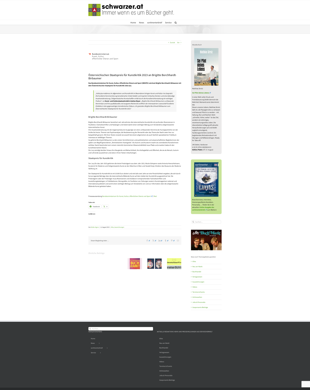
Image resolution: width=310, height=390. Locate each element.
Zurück (172, 42)
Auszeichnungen (119, 227)
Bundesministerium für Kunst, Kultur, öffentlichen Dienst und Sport (126, 196)
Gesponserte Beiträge (200, 307)
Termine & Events (198, 292)
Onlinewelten (197, 297)
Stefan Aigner (95, 227)
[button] (176, 22)
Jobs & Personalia (198, 302)
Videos (194, 287)
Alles (112, 227)
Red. (155, 196)
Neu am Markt (197, 266)
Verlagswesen (197, 277)
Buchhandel (196, 272)
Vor (178, 42)
